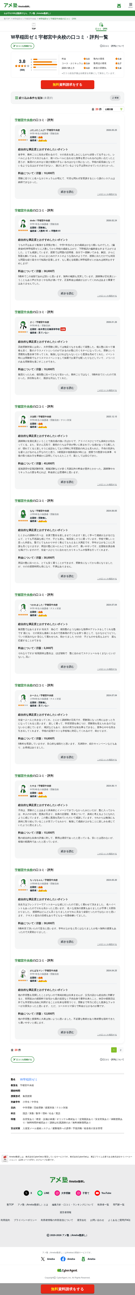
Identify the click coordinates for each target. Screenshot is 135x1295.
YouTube (106, 1193)
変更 (117, 97)
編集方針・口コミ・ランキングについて (73, 1204)
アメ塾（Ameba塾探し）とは (33, 1204)
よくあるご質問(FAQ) (119, 1220)
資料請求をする (67, 84)
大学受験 (65, 1193)
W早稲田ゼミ (29, 1079)
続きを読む (67, 191)
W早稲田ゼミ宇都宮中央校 (24, 18)
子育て (85, 1193)
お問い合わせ (97, 1220)
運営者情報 (65, 1212)
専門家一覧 (118, 1204)
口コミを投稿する (24, 45)
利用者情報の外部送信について (57, 1220)
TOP (34, 28)
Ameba (51, 1258)
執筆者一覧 (103, 1204)
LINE (46, 1193)
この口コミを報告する (107, 194)
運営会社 (81, 1220)
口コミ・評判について (113, 45)
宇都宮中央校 (24, 120)
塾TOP (7, 18)
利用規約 (5, 1220)
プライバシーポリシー (25, 1220)
